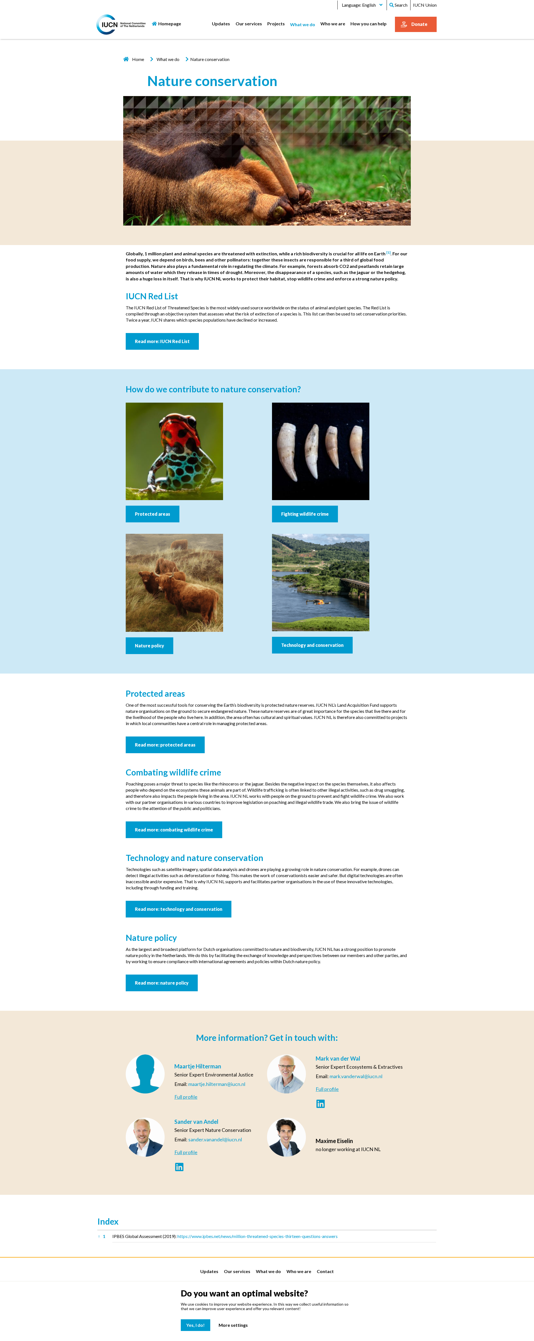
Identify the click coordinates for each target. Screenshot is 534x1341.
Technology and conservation (312, 645)
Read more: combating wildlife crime (174, 829)
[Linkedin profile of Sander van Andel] (179, 1168)
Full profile (185, 1097)
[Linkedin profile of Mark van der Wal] (320, 1104)
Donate (419, 24)
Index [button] (107, 1221)
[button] (388, 253)
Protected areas (152, 514)
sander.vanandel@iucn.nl (215, 1139)
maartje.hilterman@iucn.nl (216, 1084)
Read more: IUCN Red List (162, 341)
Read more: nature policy (162, 982)
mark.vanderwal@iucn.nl (356, 1076)
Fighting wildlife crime (305, 514)
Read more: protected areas (165, 744)
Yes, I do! (195, 1325)
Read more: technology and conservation (178, 909)
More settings (233, 1325)
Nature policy (149, 645)
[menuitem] (221, 23)
